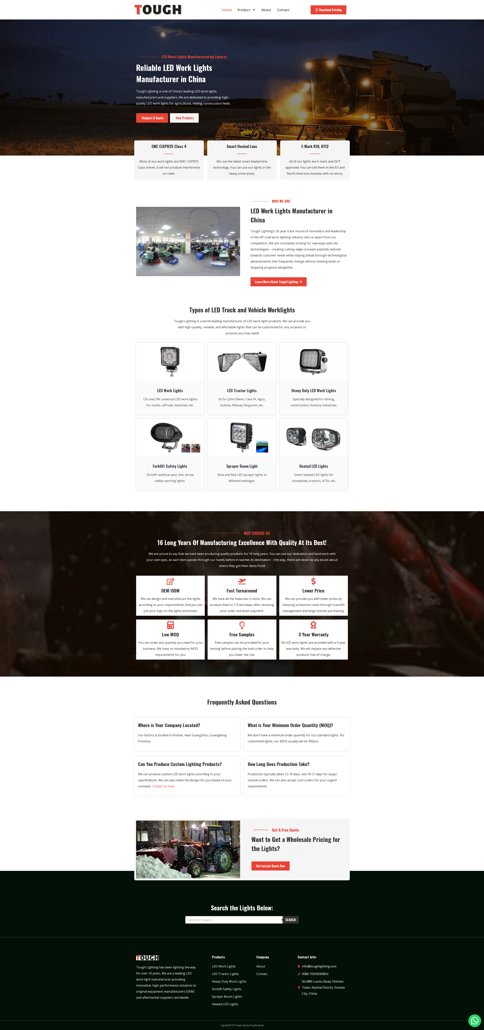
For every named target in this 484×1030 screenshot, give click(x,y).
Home (227, 10)
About (266, 10)
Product (243, 10)
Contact (283, 10)
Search (290, 920)
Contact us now (163, 786)
